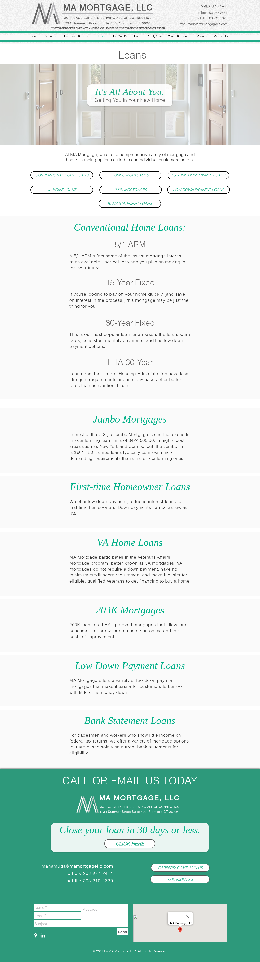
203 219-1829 (217, 18)
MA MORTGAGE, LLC (109, 7)
